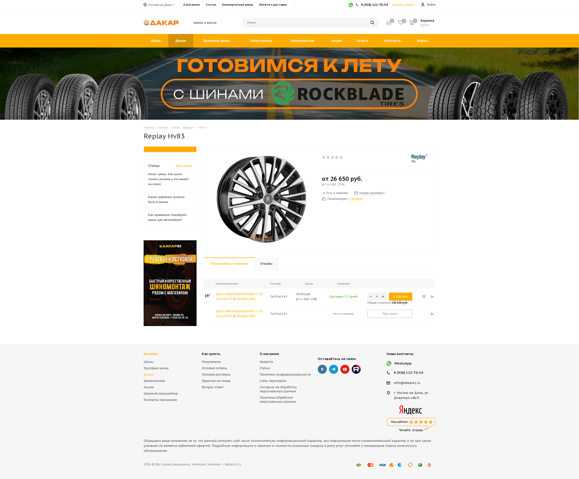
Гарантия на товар (216, 381)
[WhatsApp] (351, 5)
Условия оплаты (214, 368)
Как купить (211, 354)
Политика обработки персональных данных (278, 400)
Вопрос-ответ (212, 387)
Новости (266, 362)
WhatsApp (403, 363)
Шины (148, 362)
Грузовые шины (156, 368)
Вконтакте (322, 369)
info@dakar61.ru (407, 383)
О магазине (269, 354)
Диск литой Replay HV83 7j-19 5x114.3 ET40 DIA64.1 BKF (239, 296)
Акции (149, 387)
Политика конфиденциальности (285, 374)
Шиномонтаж (154, 381)
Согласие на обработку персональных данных (278, 389)
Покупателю (211, 362)
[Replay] (418, 157)
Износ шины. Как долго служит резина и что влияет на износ (168, 179)
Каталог (151, 354)
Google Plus (356, 369)
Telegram (333, 369)
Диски (149, 374)
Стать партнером (273, 381)
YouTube (344, 369)
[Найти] (372, 22)
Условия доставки (216, 374)
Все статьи (184, 166)
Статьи (265, 368)
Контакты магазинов (160, 400)
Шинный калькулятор (161, 393)
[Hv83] (261, 198)
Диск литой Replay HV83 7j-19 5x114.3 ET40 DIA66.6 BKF (239, 313)
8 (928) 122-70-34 (408, 372)
